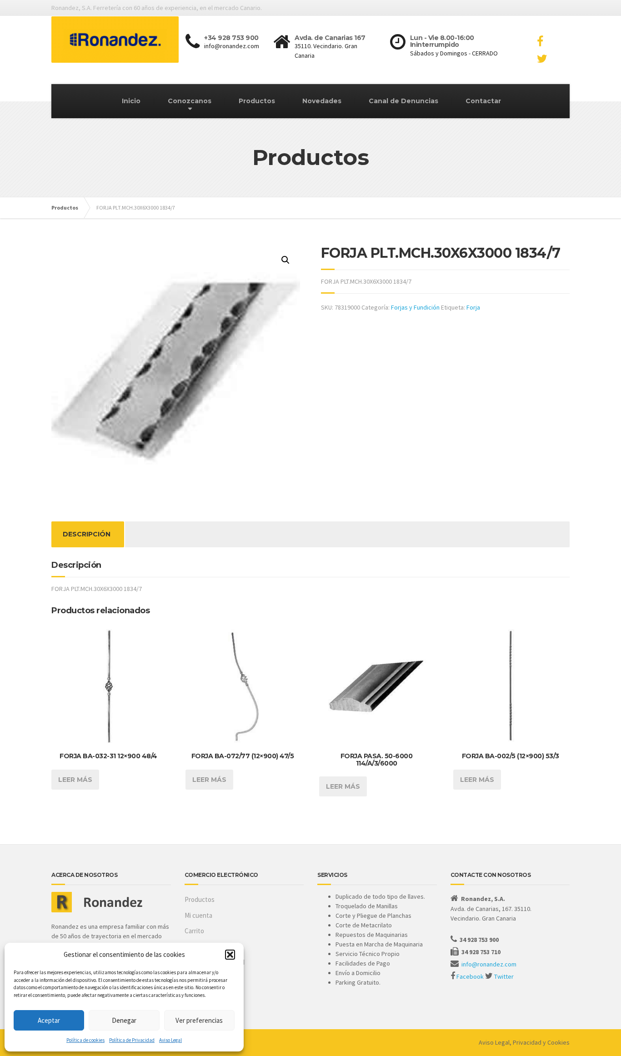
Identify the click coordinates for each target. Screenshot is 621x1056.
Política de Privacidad (132, 1040)
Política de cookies (85, 1040)
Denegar (124, 1020)
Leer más (75, 780)
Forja (473, 307)
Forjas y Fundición (415, 307)
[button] (230, 954)
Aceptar (49, 1020)
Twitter (504, 976)
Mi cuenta (198, 915)
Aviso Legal (170, 1040)
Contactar (483, 101)
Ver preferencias (199, 1020)
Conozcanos (189, 101)
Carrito (194, 930)
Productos (257, 101)
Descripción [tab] (86, 534)
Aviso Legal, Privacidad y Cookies (524, 1042)
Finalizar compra (207, 946)
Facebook (470, 976)
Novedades (321, 101)
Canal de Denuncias (403, 101)
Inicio (131, 101)
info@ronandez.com (488, 964)
